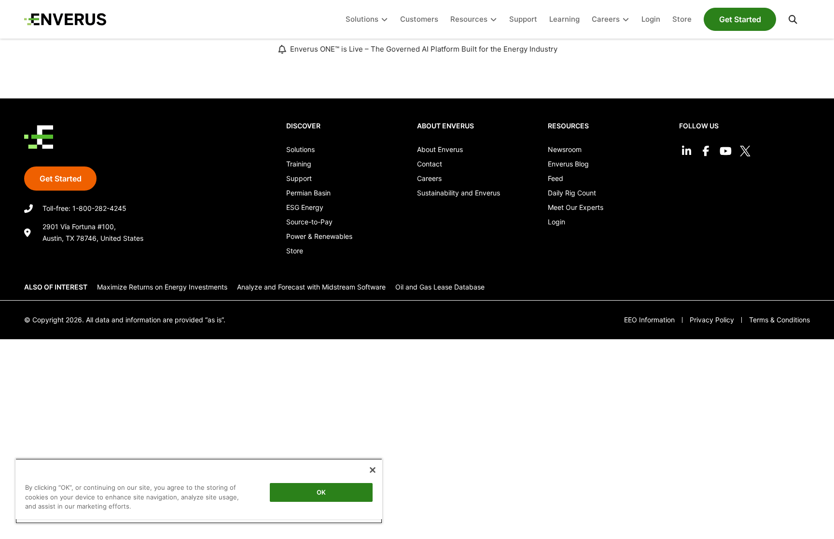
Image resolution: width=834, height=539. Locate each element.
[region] (198, 491)
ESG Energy (304, 207)
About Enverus (440, 149)
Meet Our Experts (575, 207)
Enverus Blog (568, 164)
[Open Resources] (493, 19)
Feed (555, 178)
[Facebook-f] (705, 151)
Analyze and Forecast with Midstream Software (311, 287)
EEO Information (649, 320)
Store (294, 251)
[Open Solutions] (384, 19)
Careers (429, 178)
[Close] (372, 470)
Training (298, 164)
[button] (793, 19)
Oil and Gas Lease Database (440, 287)
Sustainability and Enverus (458, 193)
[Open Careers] (625, 19)
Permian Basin (308, 193)
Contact (429, 164)
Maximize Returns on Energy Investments (162, 287)
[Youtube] (725, 151)
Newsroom (565, 149)
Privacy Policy (712, 320)
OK (321, 492)
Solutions (300, 149)
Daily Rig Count (572, 193)
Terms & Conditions (779, 320)
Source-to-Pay (309, 222)
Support (299, 178)
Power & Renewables (319, 236)
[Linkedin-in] (686, 151)
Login (556, 222)
